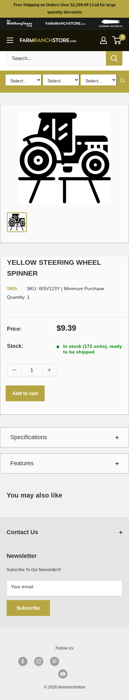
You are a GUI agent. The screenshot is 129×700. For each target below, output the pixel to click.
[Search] (114, 58)
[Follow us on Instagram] (38, 661)
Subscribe (28, 608)
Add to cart (25, 393)
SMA (12, 288)
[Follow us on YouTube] (63, 674)
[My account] (103, 40)
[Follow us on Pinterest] (54, 661)
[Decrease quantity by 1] (14, 370)
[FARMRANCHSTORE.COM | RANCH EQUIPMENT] (65, 23)
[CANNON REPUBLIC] (110, 23)
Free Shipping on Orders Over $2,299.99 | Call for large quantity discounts (65, 9)
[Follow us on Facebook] (22, 661)
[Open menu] (10, 40)
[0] (117, 40)
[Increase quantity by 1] (49, 370)
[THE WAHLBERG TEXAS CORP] (19, 23)
